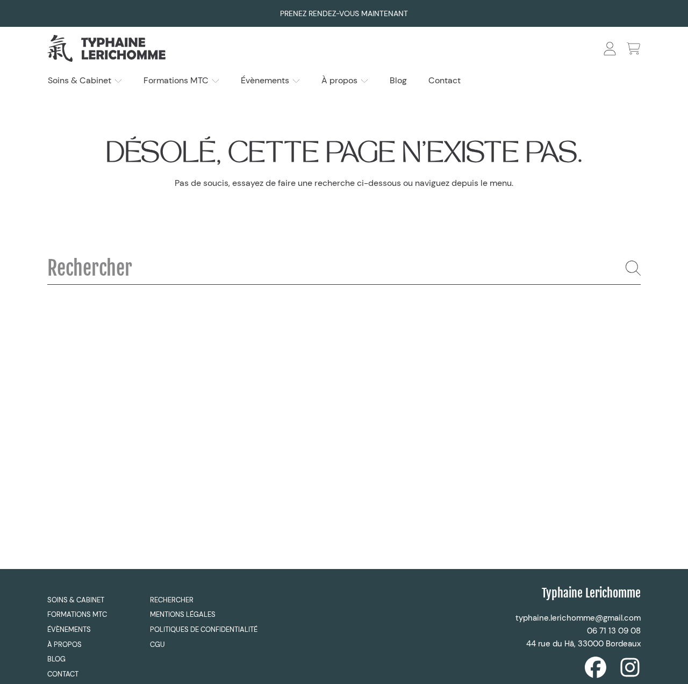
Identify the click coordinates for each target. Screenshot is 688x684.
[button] (633, 48)
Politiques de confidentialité (203, 629)
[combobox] (344, 268)
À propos (340, 80)
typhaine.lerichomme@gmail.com (578, 618)
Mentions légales (183, 614)
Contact (62, 674)
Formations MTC (177, 80)
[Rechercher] (633, 268)
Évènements (266, 80)
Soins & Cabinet (80, 80)
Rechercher (172, 599)
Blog (56, 659)
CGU (157, 644)
